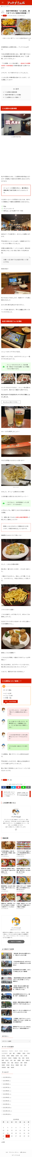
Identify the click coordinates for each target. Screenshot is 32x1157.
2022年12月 (7, 1107)
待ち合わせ (4, 1058)
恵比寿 (9, 1058)
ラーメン (26, 1051)
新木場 (27, 1058)
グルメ (4, 15)
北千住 (3, 1055)
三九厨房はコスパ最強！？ (13, 97)
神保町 (25, 1062)
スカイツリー (5, 1051)
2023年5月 (7, 1094)
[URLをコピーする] (28, 787)
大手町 (25, 1055)
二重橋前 (19, 1053)
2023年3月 (7, 1101)
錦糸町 (12, 1067)
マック (16, 1051)
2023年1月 (7, 1104)
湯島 (12, 1062)
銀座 (8, 1067)
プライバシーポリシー (14, 1152)
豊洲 (21, 1065)
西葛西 (17, 1065)
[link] (16, 829)
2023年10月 (7, 1077)
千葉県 (8, 1055)
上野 (10, 1053)
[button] (3, 787)
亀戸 (14, 1053)
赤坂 (11, 780)
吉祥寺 (17, 1055)
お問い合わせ (23, 1152)
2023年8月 (7, 1084)
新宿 (23, 1058)
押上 (20, 1058)
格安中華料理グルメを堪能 (13, 95)
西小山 (12, 1065)
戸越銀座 (15, 1058)
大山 (21, 1055)
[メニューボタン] (2, 2)
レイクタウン (5, 1053)
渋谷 (8, 1062)
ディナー (11, 1051)
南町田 (12, 1055)
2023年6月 (7, 1091)
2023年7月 (7, 1087)
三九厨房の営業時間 (11, 92)
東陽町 (19, 1060)
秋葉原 (3, 1065)
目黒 (21, 1062)
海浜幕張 (4, 1062)
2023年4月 (7, 1097)
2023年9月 (7, 1080)
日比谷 (7, 1060)
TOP (7, 1152)
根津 (23, 1060)
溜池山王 (17, 1062)
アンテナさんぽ (16, 817)
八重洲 (23, 1053)
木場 (11, 1060)
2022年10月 (7, 1114)
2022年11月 (7, 1111)
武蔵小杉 (28, 1060)
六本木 (28, 1053)
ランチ (20, 1051)
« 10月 (3, 1142)
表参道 (8, 1065)
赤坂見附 (4, 1067)
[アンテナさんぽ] (16, 2)
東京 (15, 1060)
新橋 (3, 1060)
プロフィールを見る (16, 941)
